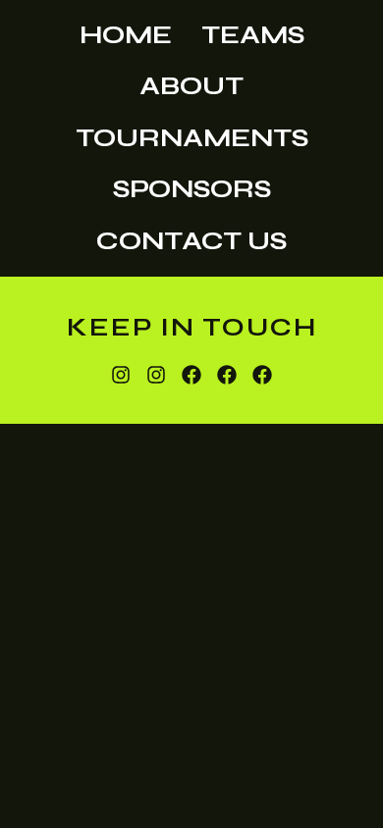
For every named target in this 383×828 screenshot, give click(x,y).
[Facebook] (191, 375)
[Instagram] (121, 375)
